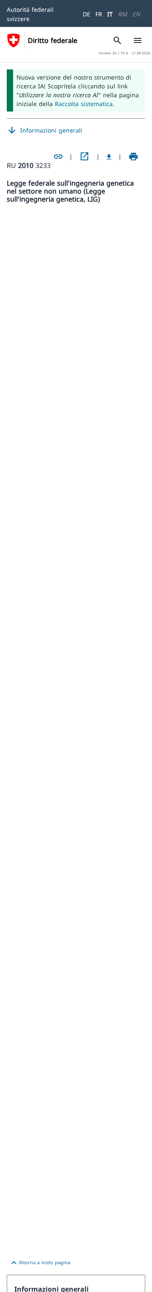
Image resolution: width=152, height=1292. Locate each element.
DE (86, 14)
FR (98, 14)
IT (110, 14)
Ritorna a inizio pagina (39, 1263)
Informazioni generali (44, 130)
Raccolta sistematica (84, 104)
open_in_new (84, 157)
